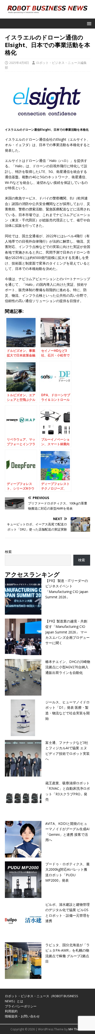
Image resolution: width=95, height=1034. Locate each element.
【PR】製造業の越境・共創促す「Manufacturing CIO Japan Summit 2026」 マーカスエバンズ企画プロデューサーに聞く (67, 632)
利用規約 (11, 1011)
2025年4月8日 (19, 62)
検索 (8, 551)
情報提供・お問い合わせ (22, 1016)
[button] (88, 23)
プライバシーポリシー (21, 1006)
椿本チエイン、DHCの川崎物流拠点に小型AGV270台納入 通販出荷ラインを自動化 (67, 667)
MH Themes (76, 1029)
